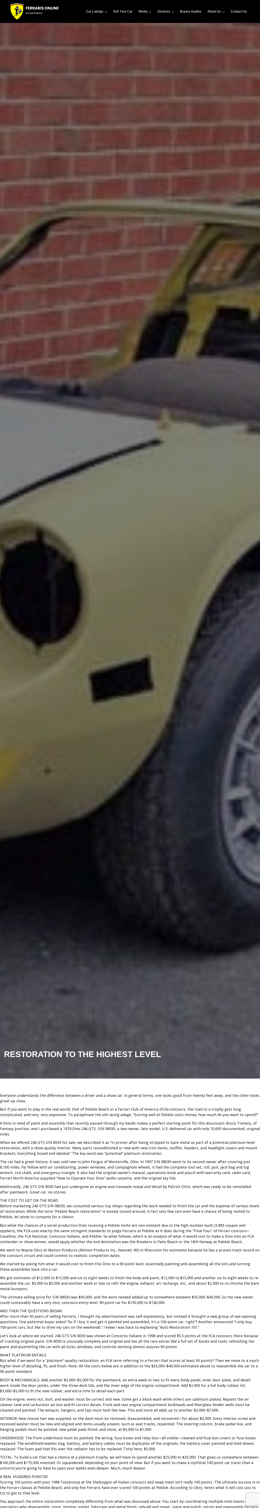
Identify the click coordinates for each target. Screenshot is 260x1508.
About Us (214, 11)
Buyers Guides (190, 11)
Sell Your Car (122, 11)
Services (163, 11)
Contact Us (239, 11)
